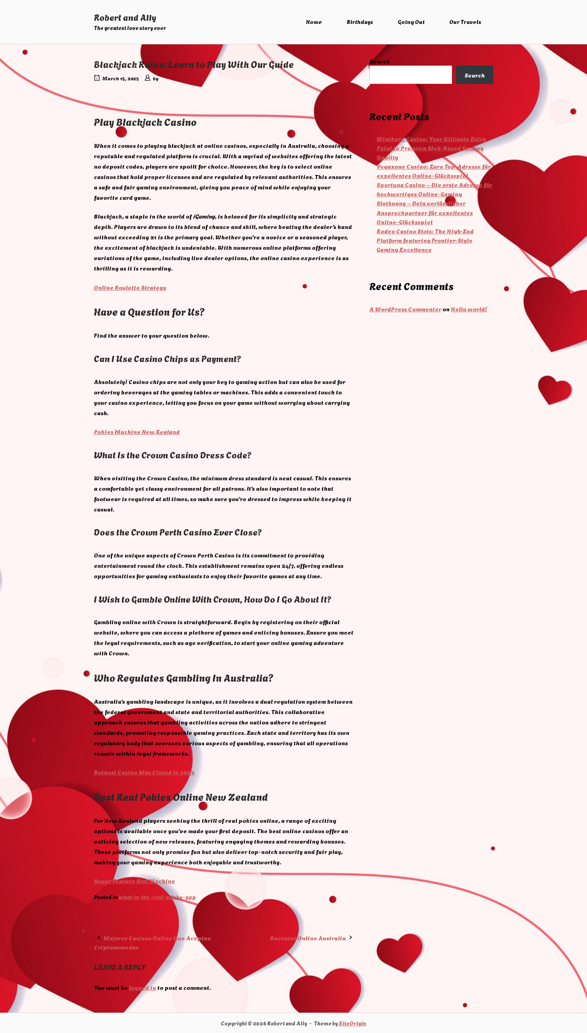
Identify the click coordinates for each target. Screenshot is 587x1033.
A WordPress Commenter (405, 309)
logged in (142, 987)
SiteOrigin (352, 1023)
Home (314, 22)
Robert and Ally (125, 16)
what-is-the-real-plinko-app (157, 897)
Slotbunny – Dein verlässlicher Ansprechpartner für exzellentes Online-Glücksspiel (425, 212)
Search (379, 61)
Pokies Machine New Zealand (137, 431)
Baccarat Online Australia (308, 937)
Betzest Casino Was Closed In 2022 (144, 772)
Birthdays (360, 22)
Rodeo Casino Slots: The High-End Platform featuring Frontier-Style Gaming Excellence (425, 240)
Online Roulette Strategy (130, 287)
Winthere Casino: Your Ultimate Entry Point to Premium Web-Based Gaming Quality (431, 147)
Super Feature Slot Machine (134, 880)
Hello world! (469, 309)
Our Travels (465, 22)
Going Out (411, 22)
